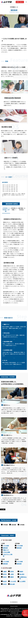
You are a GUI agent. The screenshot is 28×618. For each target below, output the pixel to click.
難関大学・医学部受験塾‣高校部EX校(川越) (17, 614)
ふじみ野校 (8, 611)
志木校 (5, 611)
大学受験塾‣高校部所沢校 (17, 615)
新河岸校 (19, 608)
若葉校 (10, 609)
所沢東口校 (18, 611)
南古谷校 (23, 608)
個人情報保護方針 (14, 602)
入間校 (17, 612)
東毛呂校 (15, 609)
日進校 (12, 611)
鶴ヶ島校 (6, 609)
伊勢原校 (3, 609)
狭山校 (15, 611)
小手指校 (11, 612)
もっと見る (2, 509)
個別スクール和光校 (21, 609)
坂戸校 (12, 609)
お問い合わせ (19, 2)
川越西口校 (16, 608)
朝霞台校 (1, 611)
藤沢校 (14, 612)
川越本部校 (12, 608)
